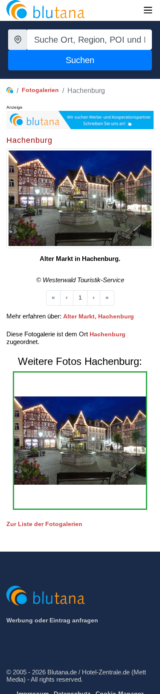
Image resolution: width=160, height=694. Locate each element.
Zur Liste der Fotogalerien (44, 523)
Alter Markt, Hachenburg (98, 316)
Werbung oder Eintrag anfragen (52, 620)
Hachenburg (107, 334)
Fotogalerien (40, 90)
